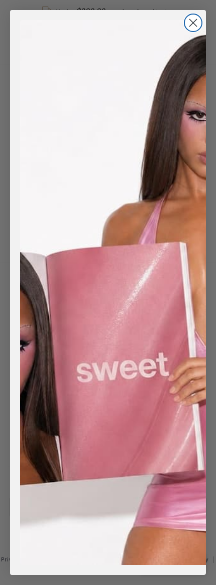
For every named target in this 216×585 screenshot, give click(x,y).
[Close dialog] (193, 23)
